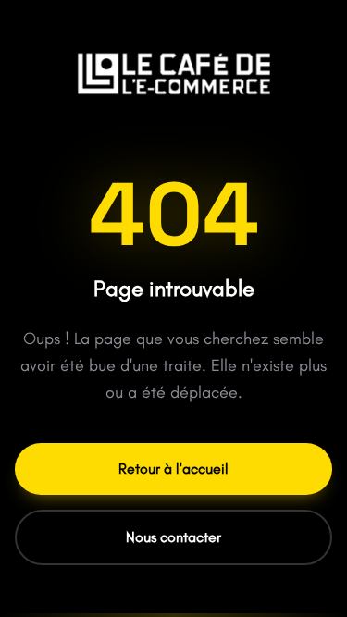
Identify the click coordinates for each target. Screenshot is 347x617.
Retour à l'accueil (173, 468)
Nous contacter (173, 537)
